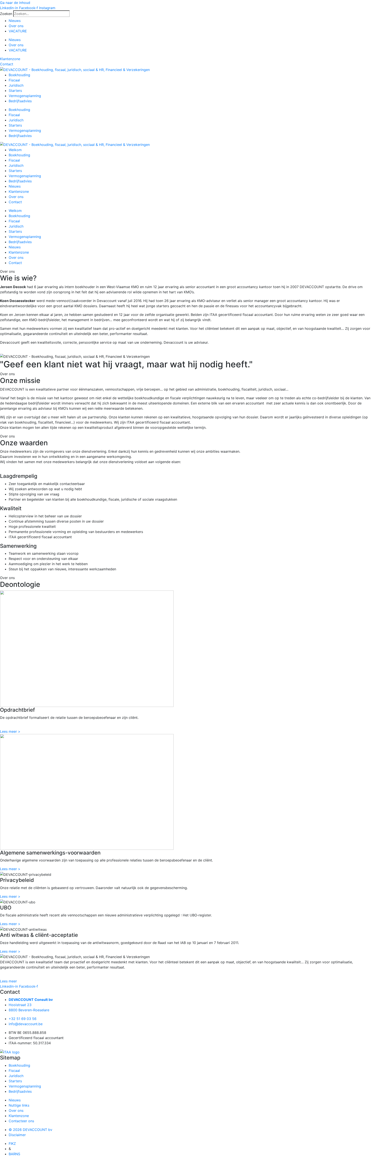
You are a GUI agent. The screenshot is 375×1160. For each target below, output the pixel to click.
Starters (15, 90)
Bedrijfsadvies (20, 101)
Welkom (15, 150)
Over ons (16, 26)
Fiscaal (14, 80)
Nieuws (15, 20)
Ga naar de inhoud (15, 2)
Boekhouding (19, 75)
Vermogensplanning (25, 96)
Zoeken (6, 14)
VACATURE (18, 31)
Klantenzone (19, 191)
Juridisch (16, 85)
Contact (15, 202)
